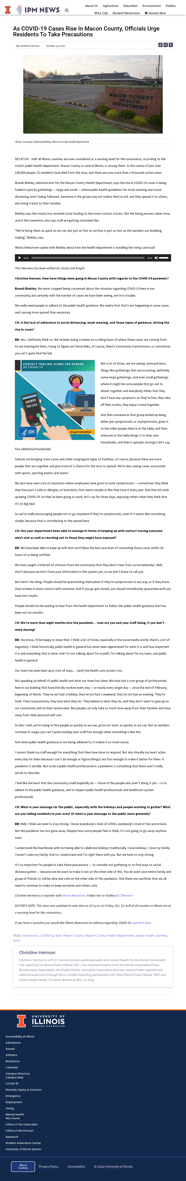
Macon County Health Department (109, 935)
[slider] (164, 257)
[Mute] (156, 258)
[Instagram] (165, 45)
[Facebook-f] (171, 45)
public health (145, 935)
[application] (93, 257)
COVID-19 (47, 935)
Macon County (73, 935)
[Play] (19, 258)
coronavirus (30, 935)
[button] (67, 10)
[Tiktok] (160, 45)
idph (58, 935)
